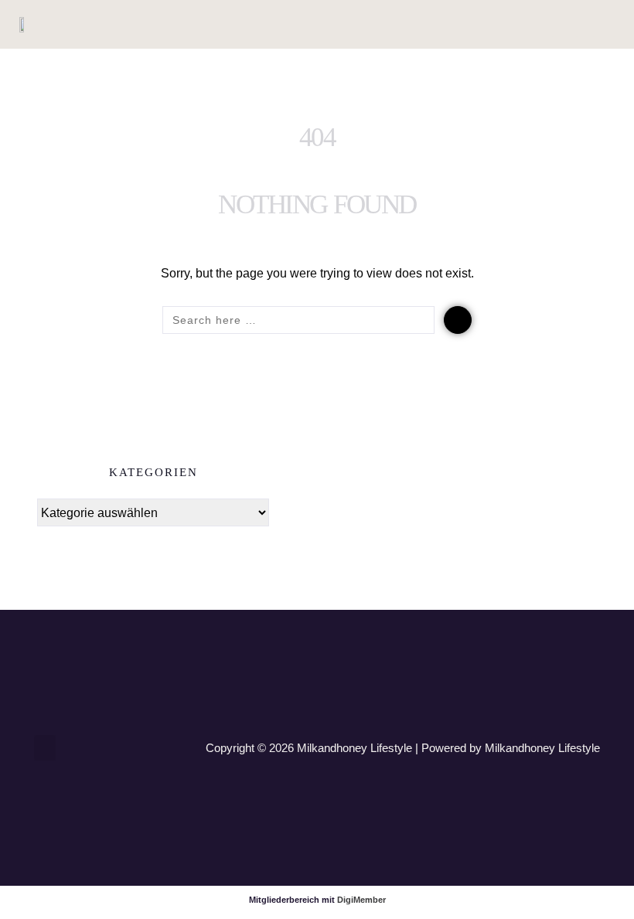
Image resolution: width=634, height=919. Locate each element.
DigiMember (361, 899)
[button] (565, 24)
